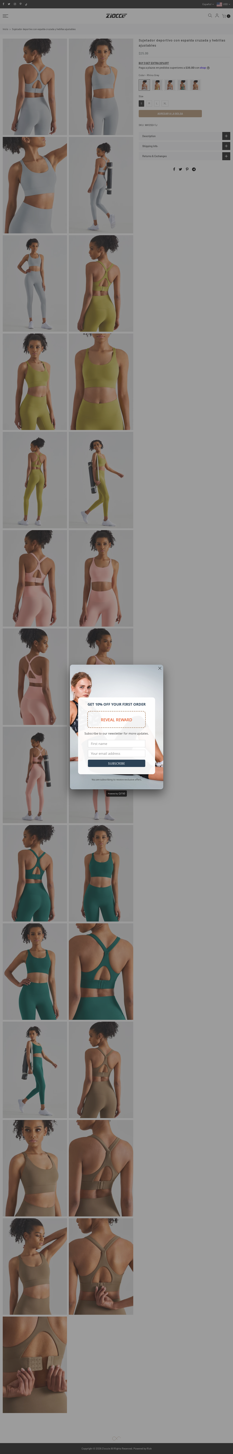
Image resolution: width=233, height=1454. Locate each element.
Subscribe (116, 763)
